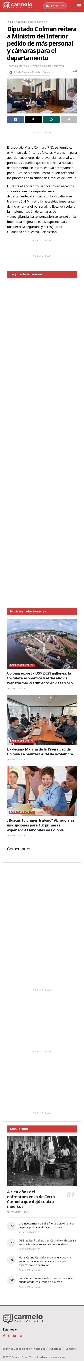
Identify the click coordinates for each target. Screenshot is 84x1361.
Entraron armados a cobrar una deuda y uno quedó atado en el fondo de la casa (46, 1280)
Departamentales (37, 22)
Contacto (70, 1348)
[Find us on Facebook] (4, 1336)
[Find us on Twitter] (9, 1336)
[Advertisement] (42, 440)
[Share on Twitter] (33, 119)
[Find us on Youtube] (14, 1336)
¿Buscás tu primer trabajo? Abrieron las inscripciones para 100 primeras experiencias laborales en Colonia (40, 825)
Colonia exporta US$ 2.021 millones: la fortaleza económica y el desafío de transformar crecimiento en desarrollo (40, 678)
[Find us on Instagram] (20, 1336)
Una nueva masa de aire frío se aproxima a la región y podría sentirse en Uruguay (46, 1225)
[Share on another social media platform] (69, 119)
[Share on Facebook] (15, 119)
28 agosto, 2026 (17, 835)
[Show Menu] (79, 6)
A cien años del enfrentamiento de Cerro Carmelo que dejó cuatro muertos (31, 1199)
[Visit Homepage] (17, 6)
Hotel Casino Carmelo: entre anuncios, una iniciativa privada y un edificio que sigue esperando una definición (45, 1261)
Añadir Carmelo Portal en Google (32, 72)
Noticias (20, 22)
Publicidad (55, 1348)
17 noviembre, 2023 (18, 65)
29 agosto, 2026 (17, 688)
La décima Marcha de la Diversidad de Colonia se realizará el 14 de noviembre (40, 751)
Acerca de (39, 1348)
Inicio (10, 22)
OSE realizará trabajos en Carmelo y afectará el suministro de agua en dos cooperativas (48, 1242)
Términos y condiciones (16, 1348)
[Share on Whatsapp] (51, 119)
